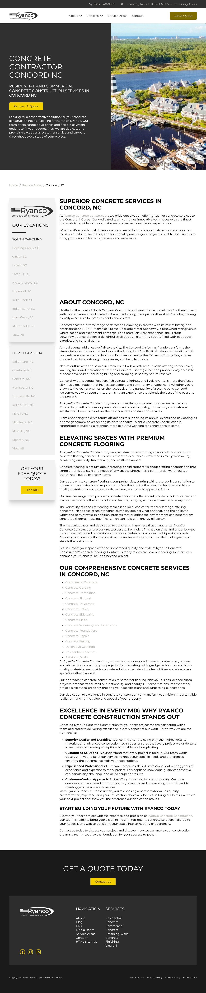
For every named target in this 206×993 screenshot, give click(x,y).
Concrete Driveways (79, 603)
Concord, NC (21, 379)
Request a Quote (26, 106)
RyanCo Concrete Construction (86, 215)
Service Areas (117, 15)
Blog (79, 922)
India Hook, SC (22, 300)
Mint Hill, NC (21, 431)
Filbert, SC (19, 265)
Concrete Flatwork (78, 598)
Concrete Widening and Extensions (91, 625)
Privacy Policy (154, 977)
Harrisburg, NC (22, 387)
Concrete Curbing (78, 587)
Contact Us (103, 881)
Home (13, 185)
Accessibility (190, 977)
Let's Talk (32, 490)
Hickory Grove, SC (25, 282)
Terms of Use (137, 977)
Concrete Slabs (76, 619)
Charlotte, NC (22, 370)
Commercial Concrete (81, 582)
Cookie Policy (172, 977)
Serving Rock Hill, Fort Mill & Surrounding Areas (162, 4)
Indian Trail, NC (23, 405)
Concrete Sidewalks (79, 614)
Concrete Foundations (81, 630)
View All (18, 334)
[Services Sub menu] (101, 15)
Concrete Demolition (80, 593)
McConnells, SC (23, 326)
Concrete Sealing (77, 641)
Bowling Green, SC (25, 248)
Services (93, 15)
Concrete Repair (77, 636)
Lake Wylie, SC (22, 317)
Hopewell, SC (21, 291)
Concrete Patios (76, 609)
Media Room (85, 929)
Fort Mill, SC (20, 274)
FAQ (79, 926)
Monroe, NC (20, 439)
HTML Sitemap (86, 941)
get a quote (183, 15)
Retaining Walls (76, 657)
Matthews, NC (22, 422)
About (73, 15)
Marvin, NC (20, 413)
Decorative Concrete (80, 646)
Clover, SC (19, 256)
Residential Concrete (80, 652)
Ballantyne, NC (23, 361)
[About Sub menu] (80, 15)
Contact (138, 15)
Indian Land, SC (23, 308)
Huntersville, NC (23, 396)
